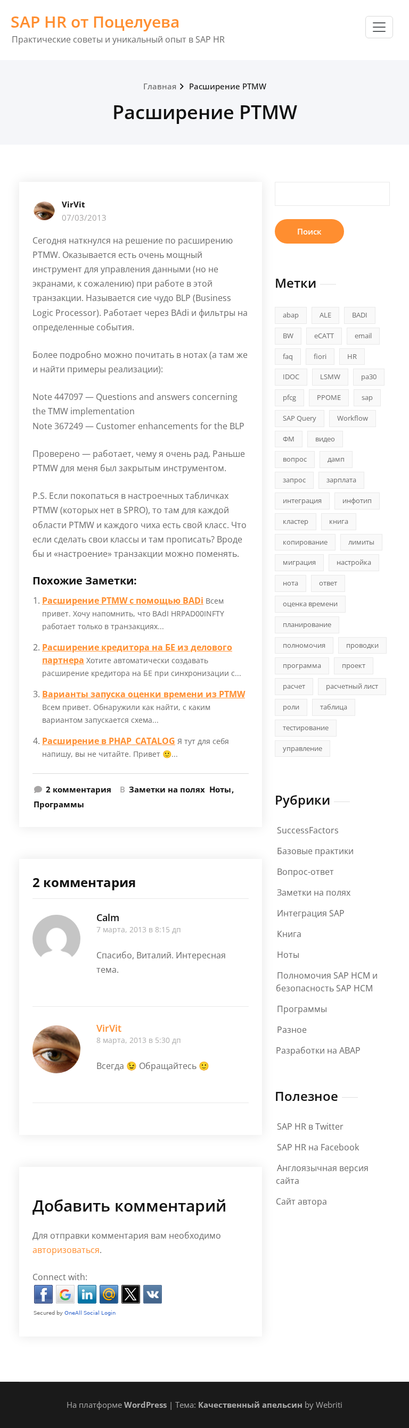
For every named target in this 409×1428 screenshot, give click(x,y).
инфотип (357, 500)
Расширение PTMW (227, 86)
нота (290, 583)
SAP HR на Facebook (318, 1147)
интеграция (302, 500)
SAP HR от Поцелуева (95, 21)
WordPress (145, 1404)
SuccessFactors (308, 830)
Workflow (352, 418)
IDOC (291, 376)
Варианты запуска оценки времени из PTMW (143, 694)
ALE (325, 315)
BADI (359, 315)
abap (291, 315)
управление (302, 748)
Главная (159, 86)
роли (291, 707)
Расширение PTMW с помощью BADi (122, 600)
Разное (292, 1029)
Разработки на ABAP (318, 1050)
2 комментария (78, 789)
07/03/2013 (84, 217)
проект (353, 665)
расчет (294, 686)
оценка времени (310, 603)
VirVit (73, 204)
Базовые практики (315, 851)
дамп (336, 459)
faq (288, 356)
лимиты (361, 542)
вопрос (295, 459)
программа (302, 665)
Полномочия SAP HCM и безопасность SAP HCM (327, 982)
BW (288, 335)
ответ (328, 583)
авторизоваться (66, 1250)
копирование (305, 542)
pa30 (369, 376)
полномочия (304, 645)
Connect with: (59, 1277)
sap (367, 397)
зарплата (341, 480)
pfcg (289, 397)
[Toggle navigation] (379, 27)
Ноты (220, 789)
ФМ (289, 439)
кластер (295, 521)
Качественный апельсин (250, 1404)
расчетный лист (352, 686)
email (363, 335)
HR (352, 356)
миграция (299, 562)
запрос (294, 480)
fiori (320, 356)
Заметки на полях (167, 789)
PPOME (329, 397)
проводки (362, 645)
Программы (59, 804)
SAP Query (299, 418)
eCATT (324, 335)
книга (338, 521)
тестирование (306, 727)
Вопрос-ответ (305, 872)
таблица (333, 707)
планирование (307, 624)
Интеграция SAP (311, 913)
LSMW (330, 376)
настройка (354, 562)
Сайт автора (301, 1201)
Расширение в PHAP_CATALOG (108, 741)
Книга (289, 934)
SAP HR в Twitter (310, 1126)
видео (325, 439)
